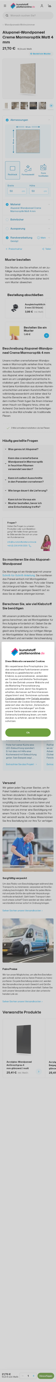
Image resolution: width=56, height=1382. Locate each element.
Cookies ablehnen (15, 698)
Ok (28, 732)
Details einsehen (40, 698)
